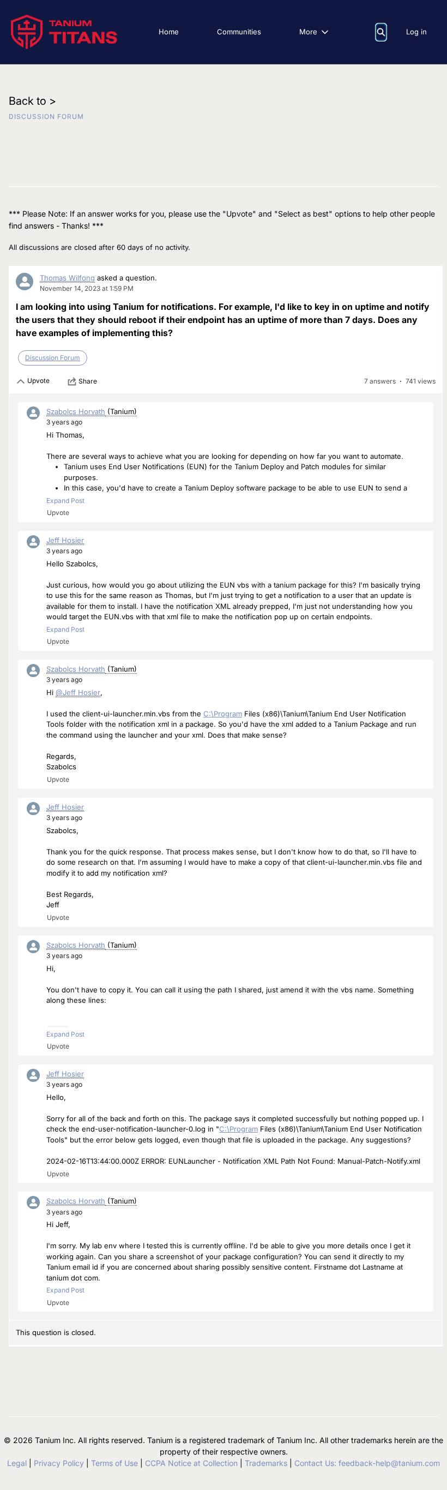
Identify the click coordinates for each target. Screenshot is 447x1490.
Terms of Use (114, 1463)
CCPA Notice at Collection (191, 1463)
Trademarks (266, 1463)
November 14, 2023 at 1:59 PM (87, 288)
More (308, 31)
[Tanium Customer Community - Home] (64, 32)
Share (87, 381)
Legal (17, 1463)
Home (169, 31)
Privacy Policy (59, 1463)
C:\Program (222, 713)
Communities (239, 31)
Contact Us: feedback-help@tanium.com (367, 1463)
